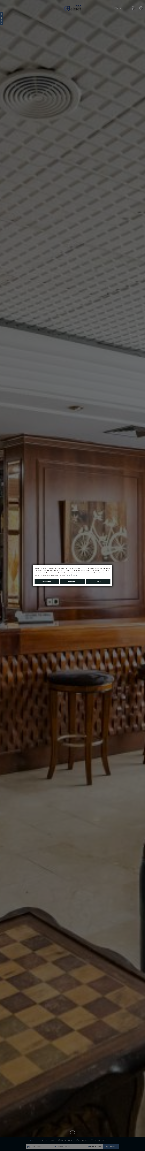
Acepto (98, 581)
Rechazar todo (72, 581)
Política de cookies (71, 575)
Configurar (47, 581)
